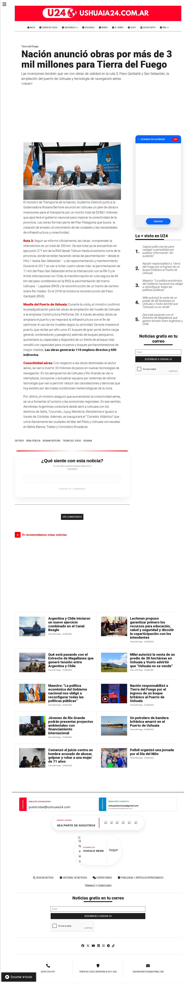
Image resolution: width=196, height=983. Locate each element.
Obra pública (33, 440)
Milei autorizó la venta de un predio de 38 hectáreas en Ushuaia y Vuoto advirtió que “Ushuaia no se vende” (152, 660)
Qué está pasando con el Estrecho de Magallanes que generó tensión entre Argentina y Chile (71, 660)
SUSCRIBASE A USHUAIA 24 (158, 359)
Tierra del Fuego (50, 27)
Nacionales (70, 27)
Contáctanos (104, 877)
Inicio (32, 27)
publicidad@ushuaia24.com (49, 807)
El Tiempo (119, 27)
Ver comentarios (72, 516)
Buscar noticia (45, 877)
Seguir (113, 850)
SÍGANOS (158, 221)
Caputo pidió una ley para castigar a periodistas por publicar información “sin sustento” (158, 251)
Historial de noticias (74, 877)
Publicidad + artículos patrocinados (142, 877)
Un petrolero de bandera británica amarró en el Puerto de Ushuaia (149, 722)
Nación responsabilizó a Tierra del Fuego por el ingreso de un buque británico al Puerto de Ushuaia (149, 693)
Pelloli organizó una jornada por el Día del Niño (152, 752)
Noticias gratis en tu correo (158, 339)
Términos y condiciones (98, 885)
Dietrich (19, 440)
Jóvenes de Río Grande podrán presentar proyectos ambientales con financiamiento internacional (70, 725)
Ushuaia (87, 440)
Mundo (104, 27)
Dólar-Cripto (149, 27)
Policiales (90, 27)
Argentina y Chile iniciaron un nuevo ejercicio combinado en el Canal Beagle (69, 624)
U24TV (133, 27)
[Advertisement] (72, 114)
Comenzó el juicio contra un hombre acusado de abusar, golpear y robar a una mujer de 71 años (70, 755)
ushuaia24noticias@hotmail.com (148, 972)
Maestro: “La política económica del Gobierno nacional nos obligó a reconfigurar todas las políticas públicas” (67, 693)
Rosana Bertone (51, 440)
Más (164, 27)
